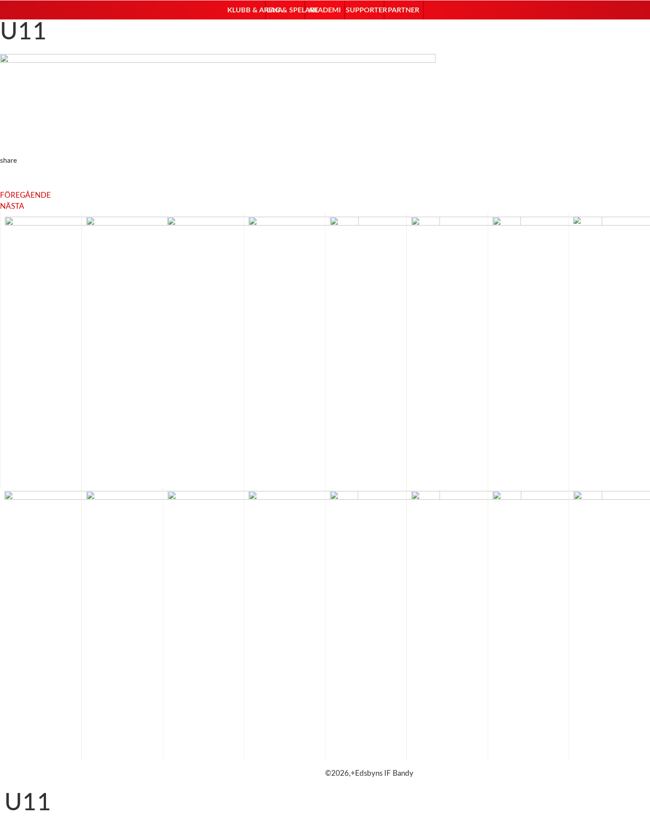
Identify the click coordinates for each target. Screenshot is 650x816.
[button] (245, 10)
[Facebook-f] (11, 772)
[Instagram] (35, 772)
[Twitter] (59, 772)
